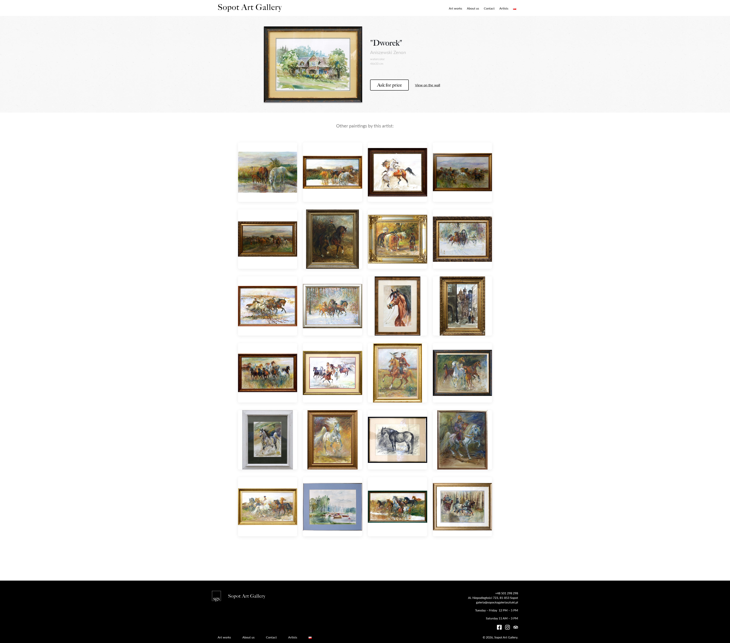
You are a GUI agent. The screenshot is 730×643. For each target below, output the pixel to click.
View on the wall (427, 85)
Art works (455, 8)
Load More (365, 561)
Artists (503, 8)
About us (473, 8)
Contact (489, 8)
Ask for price (389, 85)
